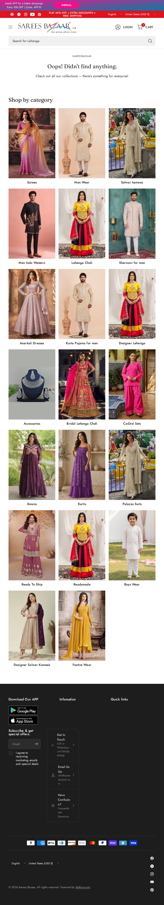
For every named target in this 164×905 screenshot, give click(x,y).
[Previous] (8, 387)
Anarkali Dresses (32, 343)
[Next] (155, 387)
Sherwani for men (132, 263)
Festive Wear (82, 665)
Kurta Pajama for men (82, 343)
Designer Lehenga (132, 343)
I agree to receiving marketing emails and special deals (27, 758)
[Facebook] (12, 14)
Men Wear (81, 182)
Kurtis (82, 504)
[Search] (150, 41)
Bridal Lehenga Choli (82, 424)
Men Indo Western (32, 263)
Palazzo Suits (132, 504)
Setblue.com (83, 887)
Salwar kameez (132, 182)
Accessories (32, 424)
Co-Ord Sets (132, 424)
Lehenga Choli (82, 263)
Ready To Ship (32, 584)
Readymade (81, 584)
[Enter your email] (36, 744)
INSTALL (67, 5)
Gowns (32, 504)
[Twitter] (18, 14)
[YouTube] (32, 14)
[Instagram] (25, 14)
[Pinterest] (39, 14)
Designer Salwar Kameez (32, 665)
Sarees (32, 182)
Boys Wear (132, 584)
